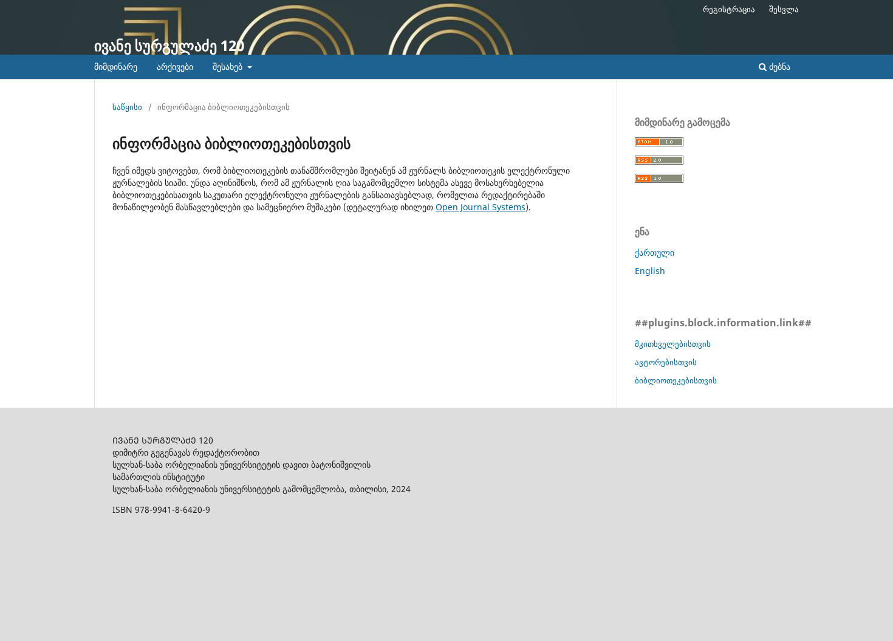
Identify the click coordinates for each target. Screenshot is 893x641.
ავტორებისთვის (666, 362)
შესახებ (229, 66)
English (650, 270)
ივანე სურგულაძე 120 (169, 45)
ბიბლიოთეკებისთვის (676, 380)
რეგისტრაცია (729, 9)
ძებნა (778, 66)
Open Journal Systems (480, 207)
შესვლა (784, 9)
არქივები (175, 66)
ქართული (654, 252)
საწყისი (127, 106)
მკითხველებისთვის (673, 343)
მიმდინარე (115, 66)
